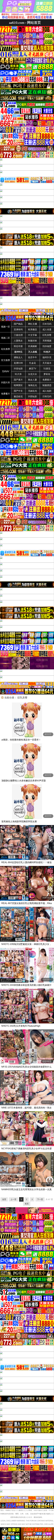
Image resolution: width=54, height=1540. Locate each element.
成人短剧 (47, 391)
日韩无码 (47, 396)
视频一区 (5, 327)
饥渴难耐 (32, 346)
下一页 (40, 1199)
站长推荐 (5, 349)
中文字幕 (32, 335)
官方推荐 (5, 360)
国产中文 (18, 391)
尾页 (27, 1204)
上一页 (13, 1199)
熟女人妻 (32, 380)
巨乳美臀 (47, 335)
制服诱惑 (47, 385)
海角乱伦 (32, 385)
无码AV (5, 371)
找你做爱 (47, 346)
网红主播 (32, 324)
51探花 (46, 368)
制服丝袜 (32, 340)
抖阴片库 (5, 382)
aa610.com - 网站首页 (25, 22)
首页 (4, 1199)
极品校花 (18, 396)
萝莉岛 (47, 374)
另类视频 (47, 340)
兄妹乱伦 (32, 391)
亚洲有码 (18, 329)
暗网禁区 (18, 385)
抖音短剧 (18, 368)
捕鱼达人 (18, 357)
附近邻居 (18, 346)
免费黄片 (47, 380)
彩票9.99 (18, 363)
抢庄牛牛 (32, 357)
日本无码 (47, 324)
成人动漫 (47, 329)
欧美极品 (32, 329)
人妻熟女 (18, 340)
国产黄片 (18, 380)
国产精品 (18, 324)
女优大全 (32, 374)
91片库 (18, 374)
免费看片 (5, 393)
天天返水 (47, 363)
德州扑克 (47, 357)
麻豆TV (32, 368)
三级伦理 (18, 335)
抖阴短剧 (32, 396)
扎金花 (32, 363)
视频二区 (5, 338)
